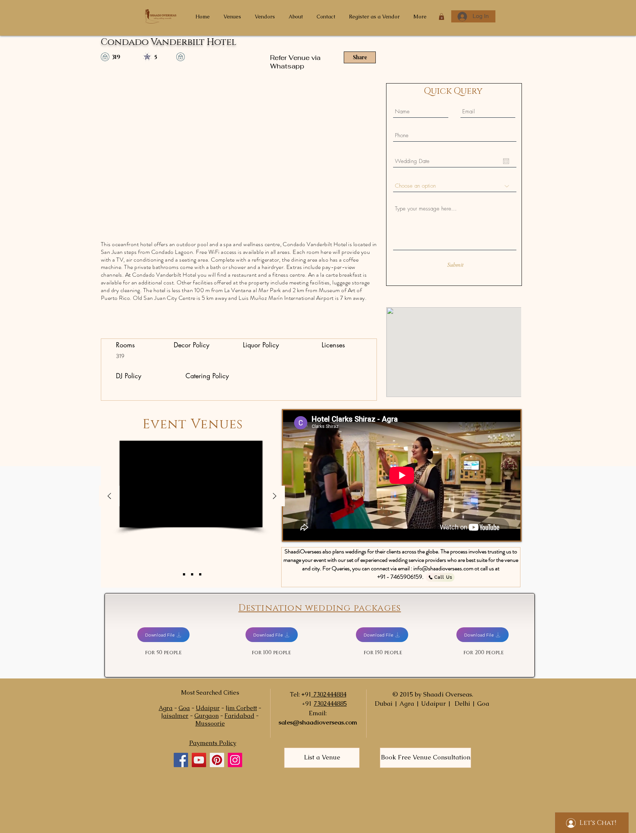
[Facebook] (181, 760)
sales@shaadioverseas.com (318, 722)
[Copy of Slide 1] (192, 574)
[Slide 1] (184, 574)
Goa (184, 708)
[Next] (274, 496)
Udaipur (208, 708)
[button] (441, 16)
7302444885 (330, 703)
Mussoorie (210, 723)
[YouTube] (199, 760)
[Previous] (109, 496)
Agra (166, 708)
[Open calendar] (506, 161)
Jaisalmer (174, 716)
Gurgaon (206, 716)
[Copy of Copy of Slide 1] (200, 574)
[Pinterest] (217, 760)
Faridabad (239, 716)
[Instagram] (235, 760)
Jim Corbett (241, 708)
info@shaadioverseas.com (443, 568)
